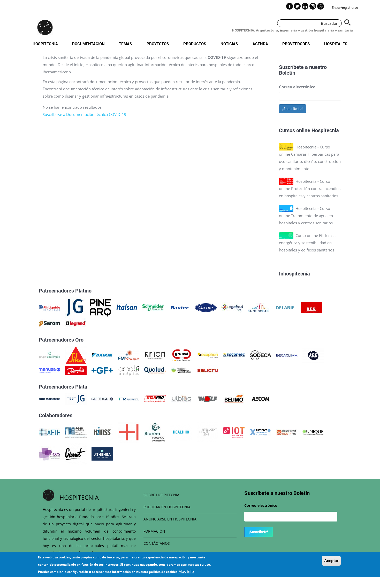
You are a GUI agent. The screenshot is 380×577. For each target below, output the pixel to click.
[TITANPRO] (155, 398)
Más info (186, 571)
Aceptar (331, 560)
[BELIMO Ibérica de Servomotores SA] (234, 398)
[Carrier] (206, 307)
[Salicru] (207, 370)
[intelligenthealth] (207, 431)
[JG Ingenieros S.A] (75, 307)
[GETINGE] (102, 398)
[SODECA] (260, 354)
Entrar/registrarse (345, 7)
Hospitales (335, 43)
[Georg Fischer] (102, 370)
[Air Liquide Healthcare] (49, 307)
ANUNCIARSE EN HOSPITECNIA (169, 519)
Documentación (88, 43)
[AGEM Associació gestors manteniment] (76, 431)
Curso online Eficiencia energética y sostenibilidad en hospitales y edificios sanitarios (307, 242)
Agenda (260, 43)
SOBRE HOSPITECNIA (161, 494)
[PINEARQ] (100, 307)
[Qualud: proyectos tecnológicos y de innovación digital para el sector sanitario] (155, 370)
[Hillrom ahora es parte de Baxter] (179, 307)
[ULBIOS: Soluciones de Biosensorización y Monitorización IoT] (181, 398)
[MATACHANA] (49, 398)
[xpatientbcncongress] (260, 431)
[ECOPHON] (207, 354)
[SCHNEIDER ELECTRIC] (153, 307)
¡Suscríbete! (292, 108)
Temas (125, 43)
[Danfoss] (76, 370)
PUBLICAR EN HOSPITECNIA (167, 506)
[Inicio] (45, 27)
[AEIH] (49, 431)
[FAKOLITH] (181, 370)
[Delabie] (285, 307)
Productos (194, 43)
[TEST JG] (76, 398)
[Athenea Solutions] (102, 453)
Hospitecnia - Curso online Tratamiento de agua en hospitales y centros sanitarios (306, 215)
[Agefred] (232, 307)
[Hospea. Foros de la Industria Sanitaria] (128, 431)
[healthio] (181, 431)
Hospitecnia (45, 43)
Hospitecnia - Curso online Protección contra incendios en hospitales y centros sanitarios (309, 188)
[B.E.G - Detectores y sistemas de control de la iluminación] (311, 307)
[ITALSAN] (127, 307)
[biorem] (154, 431)
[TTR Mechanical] (128, 398)
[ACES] (49, 453)
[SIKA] (76, 354)
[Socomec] (234, 354)
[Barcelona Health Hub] (286, 431)
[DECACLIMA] (287, 354)
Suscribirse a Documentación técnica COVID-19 (84, 114)
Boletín (287, 72)
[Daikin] (102, 354)
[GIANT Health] (76, 453)
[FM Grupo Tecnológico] (128, 354)
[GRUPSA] (181, 354)
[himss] (102, 431)
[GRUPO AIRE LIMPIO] (49, 354)
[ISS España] (313, 354)
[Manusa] (49, 370)
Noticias (229, 43)
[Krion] (155, 354)
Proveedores (296, 43)
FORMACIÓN (154, 531)
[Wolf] (207, 398)
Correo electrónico (297, 86)
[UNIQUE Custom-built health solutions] (313, 431)
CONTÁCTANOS (156, 543)
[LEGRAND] (76, 323)
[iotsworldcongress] (234, 431)
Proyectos (158, 43)
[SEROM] (49, 323)
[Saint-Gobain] (258, 307)
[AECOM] (260, 398)
